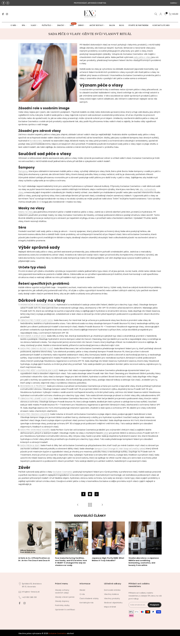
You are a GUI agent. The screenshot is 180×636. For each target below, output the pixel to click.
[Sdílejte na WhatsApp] (97, 494)
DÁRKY (81, 25)
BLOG (121, 25)
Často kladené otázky (89, 598)
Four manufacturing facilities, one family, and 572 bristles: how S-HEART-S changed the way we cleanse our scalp (71, 561)
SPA (23, 25)
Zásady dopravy (62, 601)
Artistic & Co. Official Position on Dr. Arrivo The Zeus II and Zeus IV (34, 559)
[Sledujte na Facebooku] (3, 3)
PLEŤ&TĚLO (46, 25)
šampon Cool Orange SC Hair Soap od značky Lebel (119, 448)
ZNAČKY (60, 25)
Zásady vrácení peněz (64, 597)
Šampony (23, 171)
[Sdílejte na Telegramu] (90, 494)
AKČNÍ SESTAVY (96, 25)
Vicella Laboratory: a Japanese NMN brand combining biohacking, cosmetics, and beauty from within (144, 561)
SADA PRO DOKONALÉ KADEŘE (35, 429)
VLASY (33, 25)
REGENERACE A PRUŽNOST (33, 386)
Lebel (105, 433)
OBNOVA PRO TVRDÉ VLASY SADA (36, 320)
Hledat (82, 590)
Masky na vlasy (25, 211)
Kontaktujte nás (86, 602)
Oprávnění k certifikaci (65, 609)
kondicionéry (36, 140)
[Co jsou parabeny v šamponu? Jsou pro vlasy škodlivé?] (102, 505)
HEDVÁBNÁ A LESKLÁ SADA (33, 335)
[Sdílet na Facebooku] (83, 494)
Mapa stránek (110, 607)
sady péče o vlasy (142, 57)
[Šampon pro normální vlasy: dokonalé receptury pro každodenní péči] (78, 505)
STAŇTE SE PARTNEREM (138, 25)
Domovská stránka (112, 590)
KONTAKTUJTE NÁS (161, 25)
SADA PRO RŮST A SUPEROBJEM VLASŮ (39, 370)
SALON (112, 25)
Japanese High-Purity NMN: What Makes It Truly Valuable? (108, 559)
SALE (73, 25)
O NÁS (13, 25)
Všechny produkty (112, 598)
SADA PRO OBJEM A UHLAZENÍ (34, 414)
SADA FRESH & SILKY (30, 445)
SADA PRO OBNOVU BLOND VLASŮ (36, 348)
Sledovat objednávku (113, 602)
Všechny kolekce (111, 594)
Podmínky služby (62, 605)
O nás (82, 594)
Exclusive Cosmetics (63, 471)
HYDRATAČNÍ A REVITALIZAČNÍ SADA (38, 304)
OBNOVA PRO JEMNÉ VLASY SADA (36, 398)
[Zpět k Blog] (90, 505)
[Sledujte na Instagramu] (7, 3)
